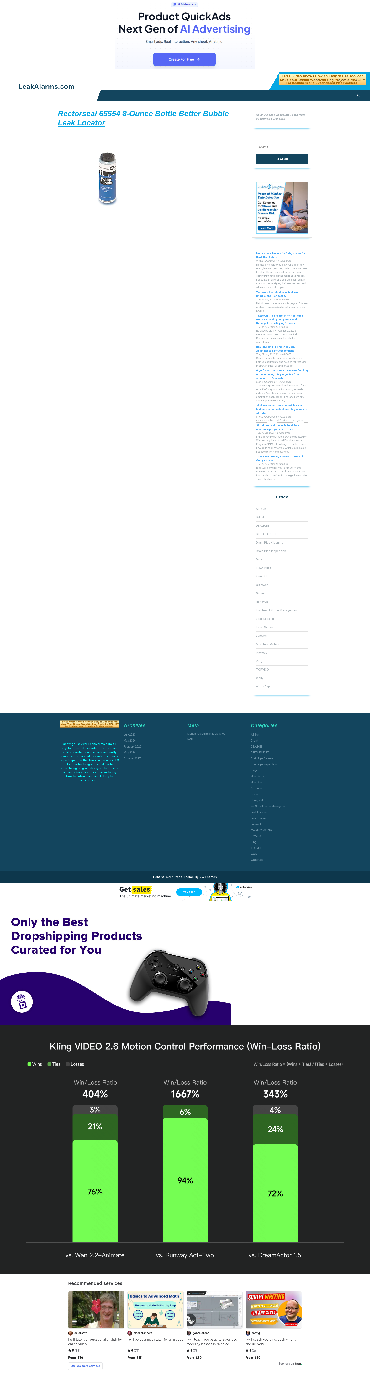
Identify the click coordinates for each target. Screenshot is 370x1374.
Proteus (261, 652)
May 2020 (130, 740)
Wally (259, 678)
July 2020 (129, 734)
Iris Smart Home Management (277, 610)
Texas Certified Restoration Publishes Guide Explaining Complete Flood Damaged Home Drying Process (279, 319)
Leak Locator (265, 618)
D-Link (260, 517)
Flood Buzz (264, 568)
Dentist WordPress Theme (173, 877)
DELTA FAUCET (266, 534)
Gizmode (262, 584)
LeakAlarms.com (46, 86)
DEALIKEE (262, 525)
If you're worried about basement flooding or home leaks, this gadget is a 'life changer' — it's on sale (282, 374)
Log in (190, 738)
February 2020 (132, 746)
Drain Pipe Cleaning (269, 542)
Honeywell (263, 601)
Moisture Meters (268, 644)
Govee (260, 593)
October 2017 (132, 758)
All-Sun (261, 508)
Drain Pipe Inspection (271, 551)
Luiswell (261, 635)
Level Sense (264, 627)
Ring (259, 661)
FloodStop (263, 576)
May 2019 (130, 752)
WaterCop (263, 686)
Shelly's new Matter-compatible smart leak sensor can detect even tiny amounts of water (281, 409)
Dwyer (260, 559)
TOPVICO (262, 669)
